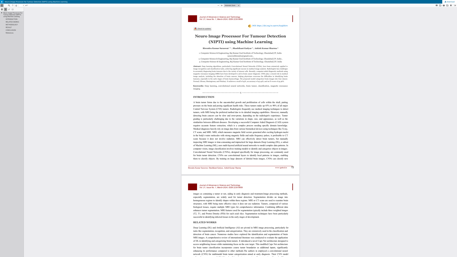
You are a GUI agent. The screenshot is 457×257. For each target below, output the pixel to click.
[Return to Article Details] (2, 2)
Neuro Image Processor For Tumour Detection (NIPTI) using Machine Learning (36, 2)
